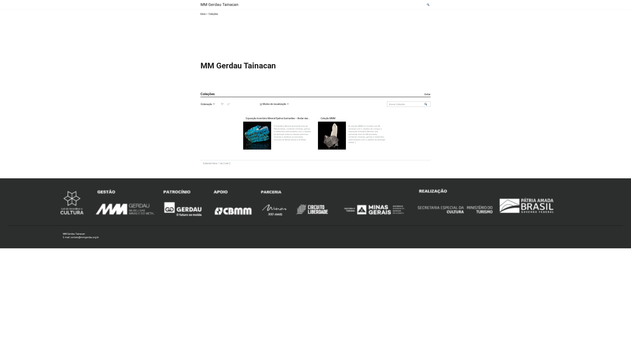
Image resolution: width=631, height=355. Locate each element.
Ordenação (207, 104)
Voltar (427, 94)
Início (203, 14)
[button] (428, 5)
